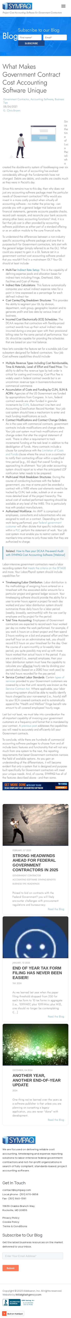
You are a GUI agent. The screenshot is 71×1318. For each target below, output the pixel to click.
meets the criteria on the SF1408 (47, 568)
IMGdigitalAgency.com (28, 1294)
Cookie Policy (10, 1222)
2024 (19, 983)
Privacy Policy (10, 1218)
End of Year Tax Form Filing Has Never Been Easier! (37, 973)
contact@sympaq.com (16, 1190)
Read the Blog (55, 909)
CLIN (26, 405)
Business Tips (19, 883)
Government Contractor (16, 99)
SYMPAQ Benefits (47, 879)
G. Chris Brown (11, 110)
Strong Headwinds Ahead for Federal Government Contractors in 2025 (35, 862)
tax (14, 983)
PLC (18, 530)
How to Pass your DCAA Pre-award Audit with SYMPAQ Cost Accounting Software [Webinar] (35, 553)
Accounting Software (42, 99)
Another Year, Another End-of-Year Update (37, 1080)
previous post (29, 726)
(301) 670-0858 (28, 1194)
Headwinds (33, 883)
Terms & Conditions (14, 1226)
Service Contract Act (18, 689)
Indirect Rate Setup (28, 270)
